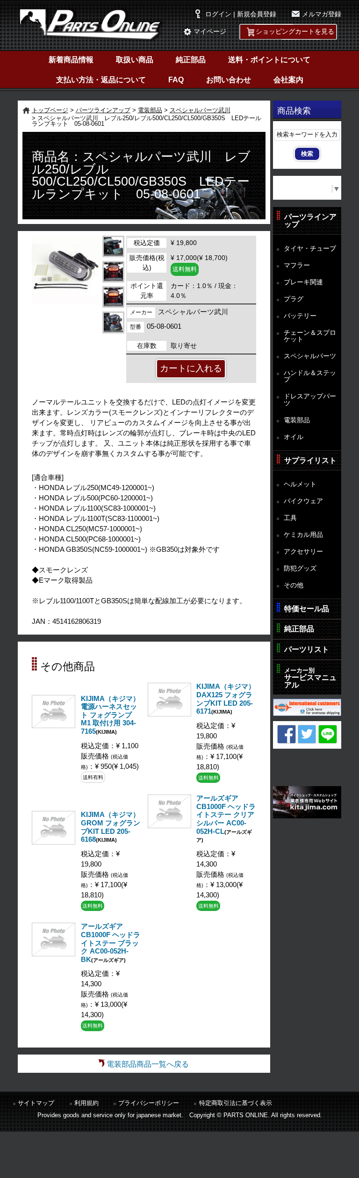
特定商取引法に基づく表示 (235, 1102)
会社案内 (288, 80)
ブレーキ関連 (303, 282)
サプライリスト (310, 460)
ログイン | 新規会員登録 (240, 14)
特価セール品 (306, 609)
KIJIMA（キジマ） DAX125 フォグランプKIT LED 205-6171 (225, 699)
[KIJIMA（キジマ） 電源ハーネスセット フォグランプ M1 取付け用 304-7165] (53, 726)
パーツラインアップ (103, 110)
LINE (327, 734)
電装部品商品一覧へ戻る (148, 1064)
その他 (293, 585)
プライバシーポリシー (148, 1102)
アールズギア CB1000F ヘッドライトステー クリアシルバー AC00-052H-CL (226, 815)
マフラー (297, 265)
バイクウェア (303, 501)
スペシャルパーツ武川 (200, 110)
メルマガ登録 (321, 14)
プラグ (293, 299)
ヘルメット (300, 484)
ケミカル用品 (303, 534)
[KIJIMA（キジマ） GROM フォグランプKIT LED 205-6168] (53, 842)
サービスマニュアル (310, 678)
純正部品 (191, 60)
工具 (290, 517)
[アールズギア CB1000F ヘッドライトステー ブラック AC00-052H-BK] (53, 954)
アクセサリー (303, 551)
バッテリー (300, 315)
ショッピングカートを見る (295, 31)
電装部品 (150, 110)
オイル (293, 437)
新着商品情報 (71, 60)
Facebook (286, 734)
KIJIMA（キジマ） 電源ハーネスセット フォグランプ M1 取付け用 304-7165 (110, 715)
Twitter (307, 734)
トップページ (50, 110)
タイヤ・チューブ (310, 248)
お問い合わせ (228, 80)
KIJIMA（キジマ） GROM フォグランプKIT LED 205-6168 (110, 827)
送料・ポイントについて (269, 60)
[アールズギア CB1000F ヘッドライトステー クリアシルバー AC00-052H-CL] (169, 826)
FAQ (176, 80)
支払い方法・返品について (101, 80)
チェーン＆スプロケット (310, 336)
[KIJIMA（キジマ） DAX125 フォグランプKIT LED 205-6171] (169, 714)
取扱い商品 (134, 60)
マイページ (210, 31)
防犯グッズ (300, 568)
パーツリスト (306, 649)
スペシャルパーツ (310, 356)
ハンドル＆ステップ (310, 376)
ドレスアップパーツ (310, 399)
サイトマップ (36, 1102)
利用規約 (86, 1102)
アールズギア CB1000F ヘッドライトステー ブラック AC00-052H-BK (110, 943)
